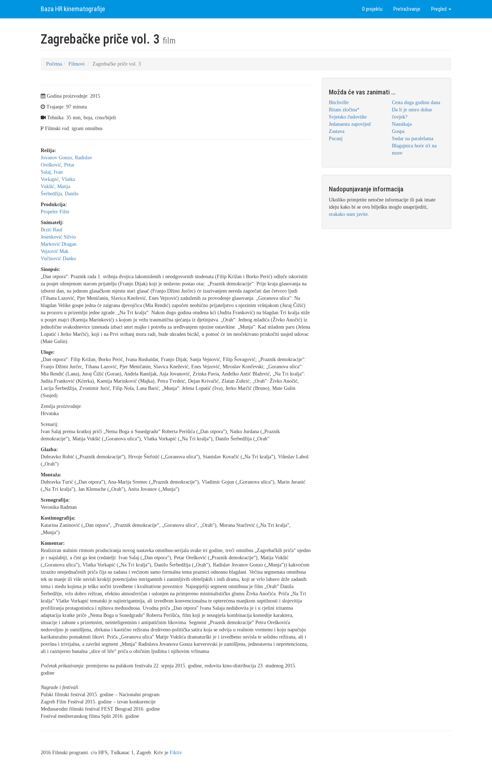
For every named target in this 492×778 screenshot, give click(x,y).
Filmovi (76, 64)
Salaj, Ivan (52, 172)
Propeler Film (55, 211)
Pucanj (336, 138)
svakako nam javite (348, 214)
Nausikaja (402, 124)
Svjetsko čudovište (348, 117)
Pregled (439, 9)
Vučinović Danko (58, 258)
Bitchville (339, 102)
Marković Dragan (58, 244)
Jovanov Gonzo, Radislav (66, 157)
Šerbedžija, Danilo (60, 193)
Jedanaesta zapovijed (350, 124)
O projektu (372, 9)
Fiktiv (176, 752)
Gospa (398, 131)
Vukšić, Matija (55, 186)
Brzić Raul (51, 229)
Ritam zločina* (344, 109)
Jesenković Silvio (58, 237)
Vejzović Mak (54, 251)
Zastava (336, 131)
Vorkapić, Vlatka (58, 179)
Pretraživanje (406, 9)
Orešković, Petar (58, 165)
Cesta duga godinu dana (416, 102)
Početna (54, 64)
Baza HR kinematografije (73, 9)
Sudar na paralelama (412, 138)
